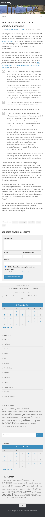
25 (34, 321)
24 (28, 321)
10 (28, 315)
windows (7, 426)
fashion (26, 411)
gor (24, 414)
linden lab (34, 414)
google (19, 414)
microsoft (15, 417)
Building (6, 339)
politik (8, 420)
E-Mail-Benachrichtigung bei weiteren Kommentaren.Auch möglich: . (19, 269)
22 (16, 321)
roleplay (39, 420)
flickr (40, 411)
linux (8, 417)
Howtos (6, 373)
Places (5, 382)
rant (23, 420)
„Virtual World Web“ (8, 41)
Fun (4, 358)
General (6, 363)
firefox (30, 411)
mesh (11, 417)
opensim (27, 417)
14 (10, 318)
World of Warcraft (9, 396)
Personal (6, 377)
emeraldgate (22, 222)
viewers (39, 423)
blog (11, 409)
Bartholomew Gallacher (14, 30)
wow (24, 426)
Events (5, 353)
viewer (38, 222)
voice (3, 426)
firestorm (35, 411)
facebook (20, 411)
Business (5, 17)
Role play (6, 392)
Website (6, 260)
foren (3, 414)
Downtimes (7, 349)
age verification (5, 409)
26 (40, 321)
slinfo (21, 423)
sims (17, 423)
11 (34, 315)
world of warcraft (16, 426)
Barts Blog (6, 2)
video (27, 423)
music (21, 417)
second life (31, 222)
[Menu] (42, 2)
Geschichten (7, 368)
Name (6, 252)
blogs (14, 409)
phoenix (4, 420)
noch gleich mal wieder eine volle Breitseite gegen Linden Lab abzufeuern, (21, 65)
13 (4, 318)
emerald (15, 222)
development (7, 411)
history (28, 414)
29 (16, 324)
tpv (24, 423)
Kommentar (8, 238)
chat (33, 409)
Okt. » (9, 327)
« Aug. (4, 327)
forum (7, 414)
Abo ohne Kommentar (22, 272)
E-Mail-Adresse (29, 252)
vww (3, 225)
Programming (8, 387)
